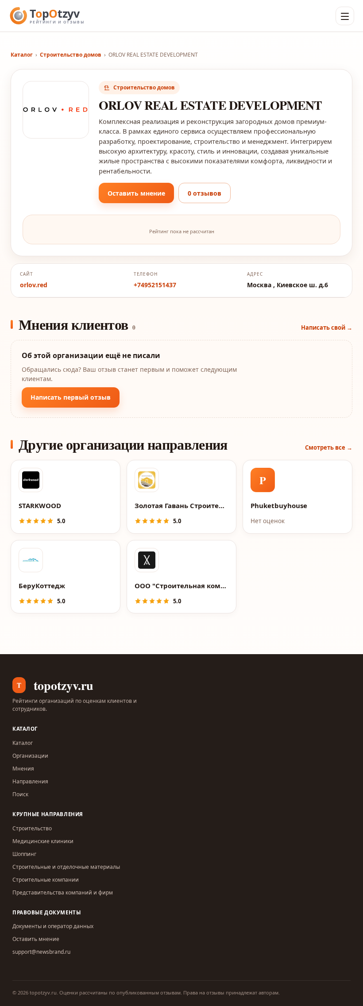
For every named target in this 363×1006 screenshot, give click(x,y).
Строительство (32, 828)
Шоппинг (24, 854)
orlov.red (33, 285)
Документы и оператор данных (52, 926)
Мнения (23, 768)
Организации (30, 755)
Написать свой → (326, 327)
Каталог (22, 54)
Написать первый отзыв (71, 397)
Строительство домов (70, 54)
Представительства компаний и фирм (62, 892)
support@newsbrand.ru (41, 952)
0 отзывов (204, 193)
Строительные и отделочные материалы (66, 867)
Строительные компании (45, 879)
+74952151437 (155, 285)
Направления (30, 781)
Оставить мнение (136, 193)
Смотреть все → (328, 447)
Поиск (20, 794)
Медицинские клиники (42, 841)
